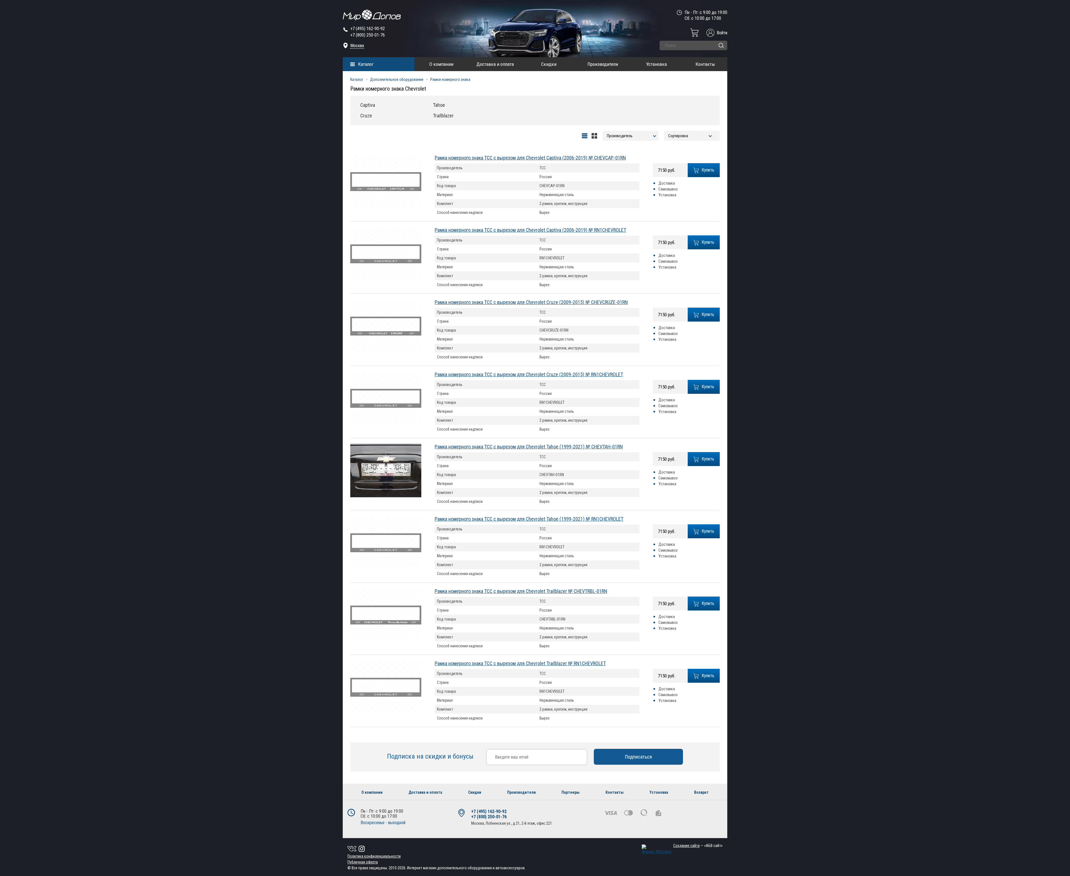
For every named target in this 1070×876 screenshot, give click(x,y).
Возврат (701, 792)
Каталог (366, 64)
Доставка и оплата (495, 64)
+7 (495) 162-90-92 (367, 28)
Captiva (367, 105)
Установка (656, 64)
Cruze (366, 116)
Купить (708, 170)
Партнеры (570, 792)
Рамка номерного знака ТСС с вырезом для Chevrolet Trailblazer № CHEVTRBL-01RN (521, 591)
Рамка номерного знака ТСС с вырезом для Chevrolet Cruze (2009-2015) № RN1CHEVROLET (529, 374)
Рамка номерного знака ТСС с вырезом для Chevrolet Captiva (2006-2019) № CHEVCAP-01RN (530, 158)
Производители (602, 64)
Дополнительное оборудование (397, 79)
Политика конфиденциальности (374, 856)
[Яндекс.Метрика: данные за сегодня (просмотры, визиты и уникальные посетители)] (656, 849)
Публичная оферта (362, 862)
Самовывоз (668, 189)
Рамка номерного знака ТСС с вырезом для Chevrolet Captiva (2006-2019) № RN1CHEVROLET (530, 230)
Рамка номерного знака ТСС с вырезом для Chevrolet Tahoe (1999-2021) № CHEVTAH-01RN (529, 447)
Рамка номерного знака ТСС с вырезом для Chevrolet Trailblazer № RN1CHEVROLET (520, 663)
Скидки (548, 64)
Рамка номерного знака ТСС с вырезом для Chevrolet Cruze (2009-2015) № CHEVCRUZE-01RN (531, 302)
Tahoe (439, 105)
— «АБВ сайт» (698, 845)
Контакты (705, 64)
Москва (357, 45)
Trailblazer (443, 116)
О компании (441, 64)
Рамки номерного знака (450, 79)
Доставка (666, 183)
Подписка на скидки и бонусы (431, 756)
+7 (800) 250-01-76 (367, 35)
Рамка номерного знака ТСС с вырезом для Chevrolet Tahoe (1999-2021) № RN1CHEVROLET (529, 519)
